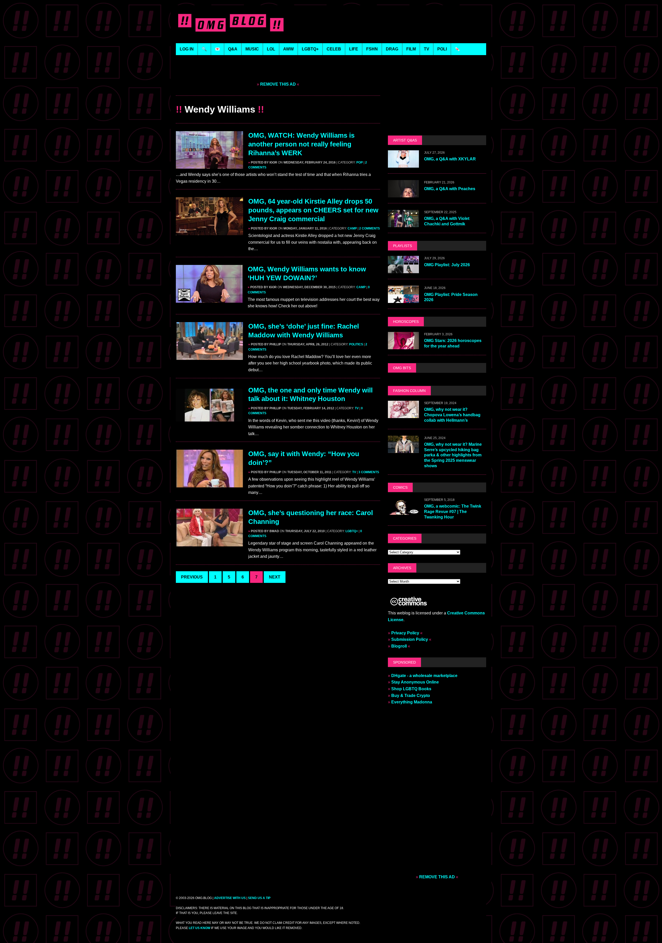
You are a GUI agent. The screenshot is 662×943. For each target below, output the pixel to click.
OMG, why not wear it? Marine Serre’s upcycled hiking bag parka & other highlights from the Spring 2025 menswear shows (453, 455)
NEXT (274, 577)
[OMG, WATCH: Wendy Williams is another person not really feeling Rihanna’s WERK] (209, 165)
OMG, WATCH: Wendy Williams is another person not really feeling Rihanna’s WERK (301, 144)
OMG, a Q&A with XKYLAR (450, 159)
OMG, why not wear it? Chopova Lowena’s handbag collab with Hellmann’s (452, 414)
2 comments (369, 228)
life (353, 49)
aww (288, 49)
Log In (187, 49)
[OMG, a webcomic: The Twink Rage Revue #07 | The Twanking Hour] (403, 511)
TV (357, 408)
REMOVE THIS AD (278, 84)
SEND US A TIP (259, 898)
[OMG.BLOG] (231, 21)
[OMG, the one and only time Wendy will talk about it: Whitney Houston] (209, 420)
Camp (352, 228)
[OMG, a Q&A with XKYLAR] (403, 164)
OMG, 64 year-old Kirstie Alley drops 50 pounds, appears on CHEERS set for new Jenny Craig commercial (313, 210)
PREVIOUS (192, 577)
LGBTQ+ (310, 49)
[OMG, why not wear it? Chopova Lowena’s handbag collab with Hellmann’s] (403, 414)
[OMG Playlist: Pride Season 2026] (403, 300)
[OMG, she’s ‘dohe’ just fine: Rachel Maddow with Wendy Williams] (209, 356)
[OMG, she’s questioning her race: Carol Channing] (209, 543)
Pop (359, 162)
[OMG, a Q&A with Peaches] (403, 194)
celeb (334, 49)
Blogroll (399, 646)
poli (442, 49)
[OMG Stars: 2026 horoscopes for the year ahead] (403, 346)
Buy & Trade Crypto (410, 695)
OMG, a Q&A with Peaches (449, 189)
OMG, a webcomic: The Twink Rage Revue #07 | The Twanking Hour (452, 511)
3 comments (368, 472)
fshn (372, 49)
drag (392, 49)
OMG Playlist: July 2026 (447, 265)
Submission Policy (409, 639)
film (411, 49)
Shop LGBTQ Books (411, 689)
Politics (356, 344)
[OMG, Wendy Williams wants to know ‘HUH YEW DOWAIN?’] (209, 299)
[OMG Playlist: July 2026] (403, 270)
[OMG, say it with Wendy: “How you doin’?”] (209, 484)
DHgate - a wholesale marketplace (424, 675)
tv (426, 49)
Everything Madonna (411, 702)
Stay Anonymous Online (415, 682)
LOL (271, 49)
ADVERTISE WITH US (230, 898)
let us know (199, 928)
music (252, 49)
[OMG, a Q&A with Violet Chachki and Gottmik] (403, 224)
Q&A (232, 49)
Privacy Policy (405, 633)
